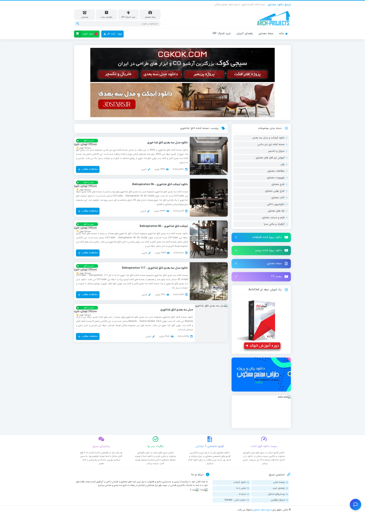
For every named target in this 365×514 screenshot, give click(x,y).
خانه (281, 34)
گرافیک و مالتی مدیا (274, 224)
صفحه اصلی (279, 482)
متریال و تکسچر (276, 151)
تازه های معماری (276, 211)
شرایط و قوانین (278, 500)
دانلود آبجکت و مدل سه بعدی (268, 138)
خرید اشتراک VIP (222, 34)
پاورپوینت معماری (275, 178)
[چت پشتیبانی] (355, 504)
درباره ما (242, 494)
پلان (282, 164)
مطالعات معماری (275, 171)
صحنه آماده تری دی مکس (270, 144)
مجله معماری (266, 34)
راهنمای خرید (279, 488)
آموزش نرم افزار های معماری (270, 158)
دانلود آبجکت (240, 482)
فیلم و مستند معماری (273, 217)
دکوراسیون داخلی (275, 204)
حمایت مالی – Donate (235, 500)
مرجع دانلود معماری (262, 510)
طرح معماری (277, 184)
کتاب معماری (277, 198)
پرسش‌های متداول (276, 494)
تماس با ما (241, 488)
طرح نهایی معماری (274, 191)
